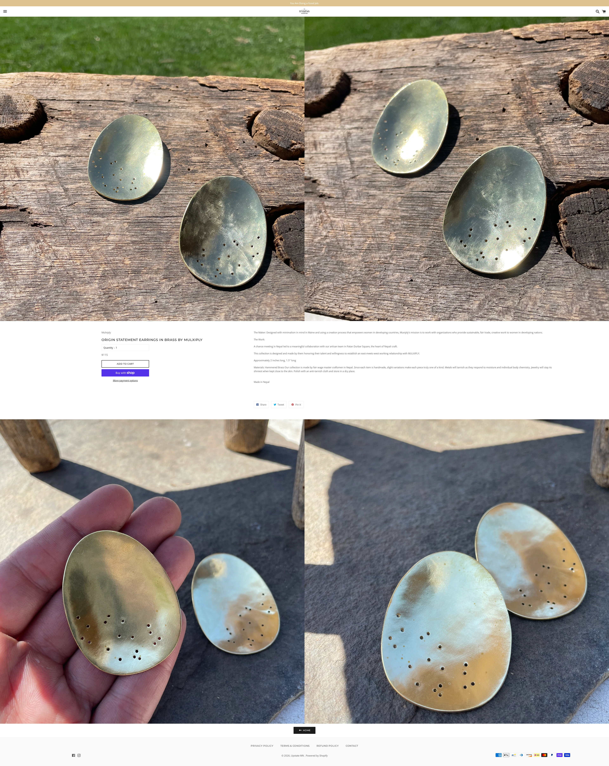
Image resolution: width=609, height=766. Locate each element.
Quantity (108, 347)
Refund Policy (328, 745)
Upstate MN (297, 755)
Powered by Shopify (317, 755)
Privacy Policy (262, 745)
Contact (352, 745)
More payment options (125, 380)
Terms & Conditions (295, 745)
